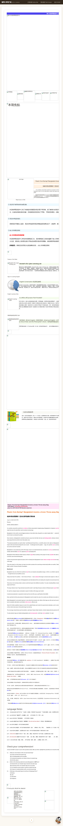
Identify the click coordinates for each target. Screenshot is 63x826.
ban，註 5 (17, 660)
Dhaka (17, 693)
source (29, 508)
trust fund (53, 559)
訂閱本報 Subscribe (33, 2)
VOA (24, 199)
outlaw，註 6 (48, 665)
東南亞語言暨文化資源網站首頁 (26, 245)
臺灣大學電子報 (11, 2)
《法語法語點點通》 (28, 412)
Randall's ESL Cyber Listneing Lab (30, 264)
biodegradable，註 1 (47, 628)
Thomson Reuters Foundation (48, 652)
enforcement (12, 733)
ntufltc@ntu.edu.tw (18, 801)
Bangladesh (40, 618)
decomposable (13, 736)
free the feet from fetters (34, 721)
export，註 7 (26, 679)
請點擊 (58, 212)
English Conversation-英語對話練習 (30, 282)
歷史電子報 (17, 788)
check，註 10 (57, 703)
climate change (46, 559)
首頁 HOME (57, 2)
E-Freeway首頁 (10, 788)
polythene (29, 660)
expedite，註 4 (10, 646)
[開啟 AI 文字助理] (58, 820)
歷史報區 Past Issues (46, 2)
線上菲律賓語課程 (43, 245)
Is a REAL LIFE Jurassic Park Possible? (30, 298)
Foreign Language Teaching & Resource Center (18, 806)
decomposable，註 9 (40, 703)
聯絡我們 (23, 788)
